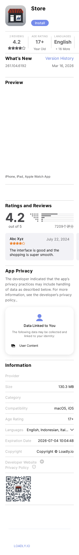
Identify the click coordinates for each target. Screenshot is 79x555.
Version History (59, 58)
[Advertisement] (39, 132)
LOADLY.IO (22, 546)
